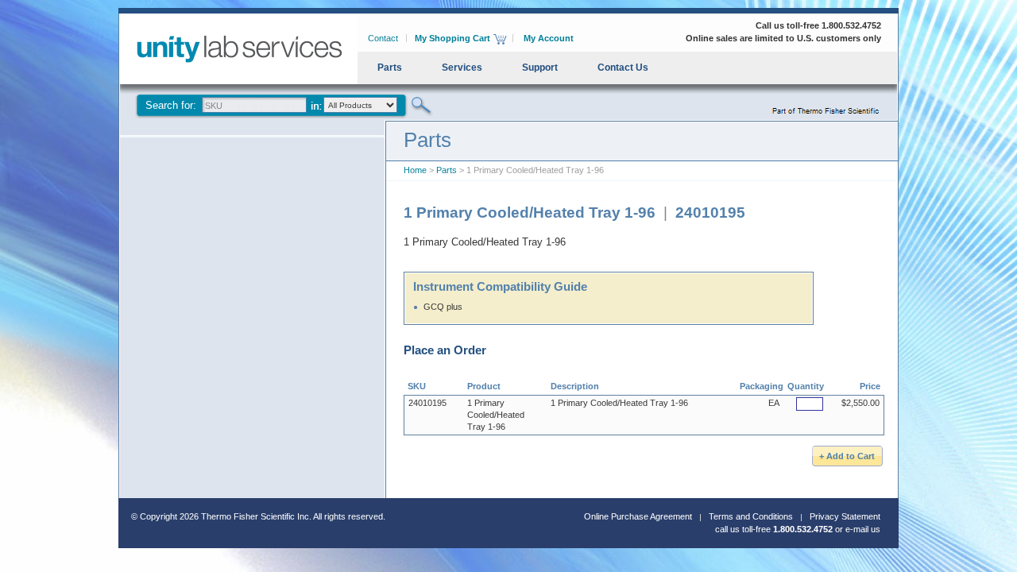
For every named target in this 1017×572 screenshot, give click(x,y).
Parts (389, 67)
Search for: (170, 105)
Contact (383, 38)
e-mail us (862, 529)
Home (415, 170)
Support (540, 67)
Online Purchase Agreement (638, 516)
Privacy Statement (845, 516)
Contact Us (622, 67)
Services (462, 67)
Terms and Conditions (751, 516)
